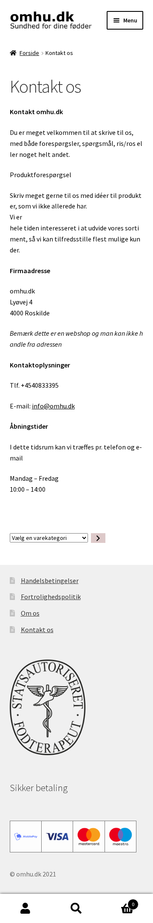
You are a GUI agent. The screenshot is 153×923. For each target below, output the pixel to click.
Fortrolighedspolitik (51, 596)
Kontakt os (37, 629)
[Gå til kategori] (98, 538)
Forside (29, 53)
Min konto (25, 908)
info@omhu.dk (53, 406)
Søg (76, 908)
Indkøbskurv (118, 901)
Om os (30, 613)
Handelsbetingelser (50, 580)
